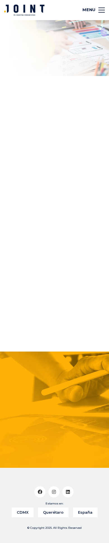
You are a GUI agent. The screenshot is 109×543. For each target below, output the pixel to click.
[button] (91, 10)
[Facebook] (40, 491)
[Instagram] (54, 491)
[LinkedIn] (68, 491)
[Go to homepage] (24, 10)
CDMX (23, 512)
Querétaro (53, 512)
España (85, 512)
